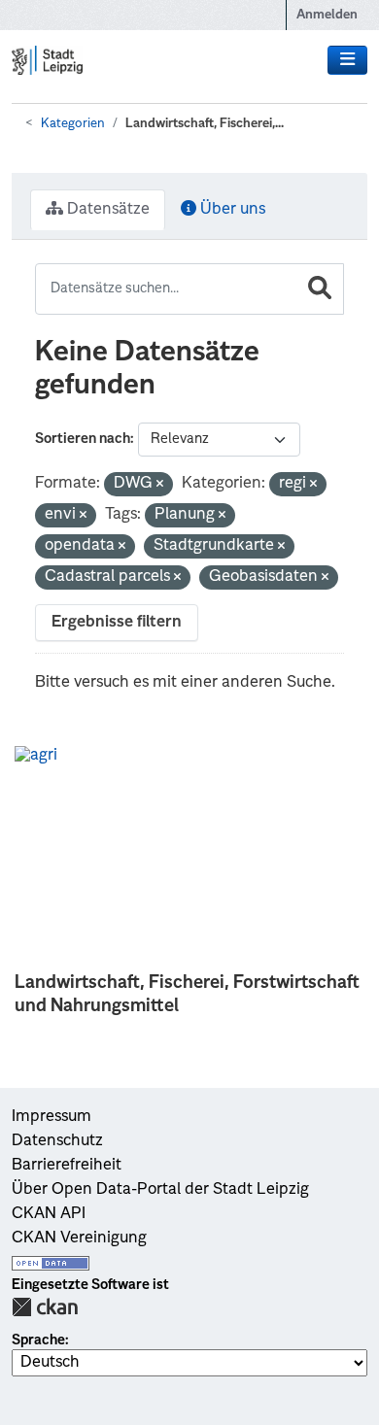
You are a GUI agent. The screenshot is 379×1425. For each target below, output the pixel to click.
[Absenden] (319, 289)
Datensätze (106, 210)
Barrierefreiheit (66, 1165)
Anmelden (327, 15)
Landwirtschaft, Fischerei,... (204, 124)
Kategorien (73, 124)
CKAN (45, 1307)
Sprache (38, 1340)
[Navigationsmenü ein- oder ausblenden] (347, 60)
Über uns (230, 210)
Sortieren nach (82, 439)
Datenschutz (57, 1141)
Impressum (51, 1117)
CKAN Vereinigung (79, 1238)
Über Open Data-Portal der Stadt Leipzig (160, 1190)
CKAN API (49, 1214)
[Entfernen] (159, 485)
